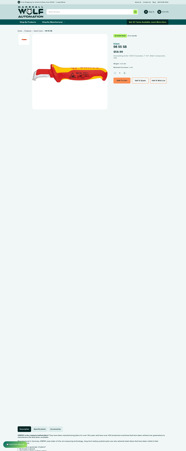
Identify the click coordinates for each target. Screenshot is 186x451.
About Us (138, 2)
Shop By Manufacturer (52, 22)
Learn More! (61, 2)
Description (24, 429)
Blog (154, 2)
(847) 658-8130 (162, 2)
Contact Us (147, 2)
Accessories (55, 429)
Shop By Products (28, 22)
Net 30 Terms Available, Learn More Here (147, 22)
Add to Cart (122, 80)
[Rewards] (15, 444)
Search (135, 12)
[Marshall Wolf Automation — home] (30, 12)
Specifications (40, 429)
